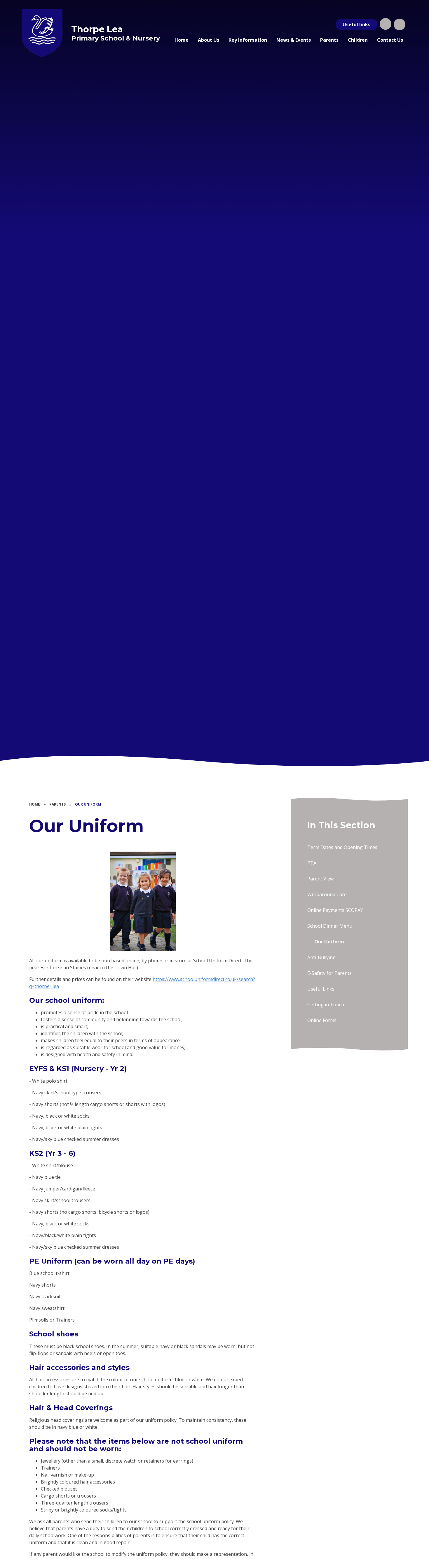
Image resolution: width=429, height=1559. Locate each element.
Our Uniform (88, 804)
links (356, 24)
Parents (57, 804)
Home (34, 804)
